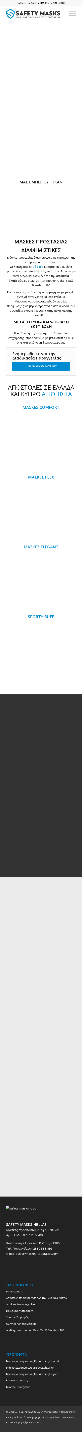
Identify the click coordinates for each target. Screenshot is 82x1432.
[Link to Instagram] (67, 1427)
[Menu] (70, 14)
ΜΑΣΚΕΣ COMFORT (41, 407)
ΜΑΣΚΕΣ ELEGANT (41, 547)
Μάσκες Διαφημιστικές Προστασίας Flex (30, 1367)
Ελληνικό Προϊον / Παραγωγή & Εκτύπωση (41, 853)
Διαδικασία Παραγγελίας (21, 1304)
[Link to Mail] (73, 1427)
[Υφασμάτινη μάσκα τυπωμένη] (41, 511)
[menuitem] (70, 14)
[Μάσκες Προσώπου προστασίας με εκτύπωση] (41, 441)
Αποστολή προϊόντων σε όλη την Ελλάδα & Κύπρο (36, 1298)
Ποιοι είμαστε (14, 1291)
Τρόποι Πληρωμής (17, 1317)
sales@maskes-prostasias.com (37, 1254)
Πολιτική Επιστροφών (19, 1311)
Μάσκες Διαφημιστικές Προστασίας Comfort (32, 1361)
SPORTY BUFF (41, 616)
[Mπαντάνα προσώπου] (41, 650)
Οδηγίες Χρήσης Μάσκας (21, 1324)
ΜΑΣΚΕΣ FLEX (41, 477)
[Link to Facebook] (61, 1427)
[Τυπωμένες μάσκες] (41, 581)
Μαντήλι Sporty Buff (18, 1387)
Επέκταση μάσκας (17, 1380)
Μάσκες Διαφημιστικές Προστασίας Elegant (32, 1374)
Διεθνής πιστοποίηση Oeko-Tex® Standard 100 (35, 1330)
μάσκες (38, 267)
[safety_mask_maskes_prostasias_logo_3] (34, 14)
